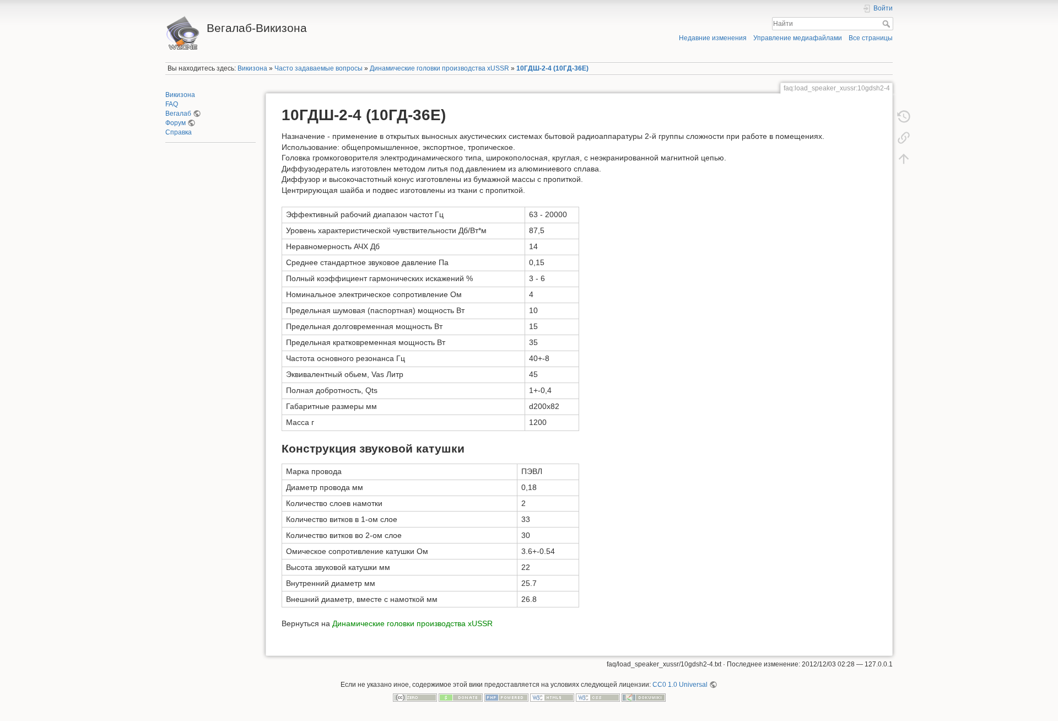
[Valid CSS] (598, 697)
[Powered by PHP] (506, 697)
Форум (175, 123)
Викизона (252, 68)
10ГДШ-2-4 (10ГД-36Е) (552, 68)
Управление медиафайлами (797, 38)
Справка (178, 132)
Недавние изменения (713, 38)
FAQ (171, 104)
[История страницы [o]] (903, 116)
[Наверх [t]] (903, 158)
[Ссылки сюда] (903, 137)
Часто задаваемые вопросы (318, 68)
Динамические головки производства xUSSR (439, 68)
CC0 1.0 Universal (680, 684)
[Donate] (461, 697)
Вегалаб (178, 113)
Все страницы (871, 38)
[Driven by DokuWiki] (644, 697)
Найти (887, 24)
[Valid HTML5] (552, 697)
